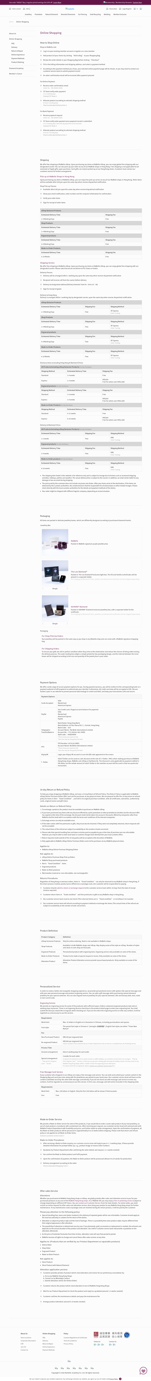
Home (11, 22)
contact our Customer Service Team (91, 1203)
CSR (22, 1344)
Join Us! (23, 1347)
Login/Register (127, 9)
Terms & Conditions (70, 1341)
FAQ (12, 43)
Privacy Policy (113, 1379)
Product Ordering (17, 62)
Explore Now (137, 2)
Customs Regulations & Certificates (75, 1338)
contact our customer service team (100, 1066)
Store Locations (26, 1338)
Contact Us (24, 1350)
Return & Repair (17, 51)
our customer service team (84, 1143)
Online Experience (18, 55)
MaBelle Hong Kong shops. (79, 1201)
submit (43, 1205)
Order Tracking (115, 313)
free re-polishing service (123, 1201)
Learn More (57, 2)
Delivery (14, 47)
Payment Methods (17, 58)
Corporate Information (28, 1341)
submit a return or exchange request (70, 888)
